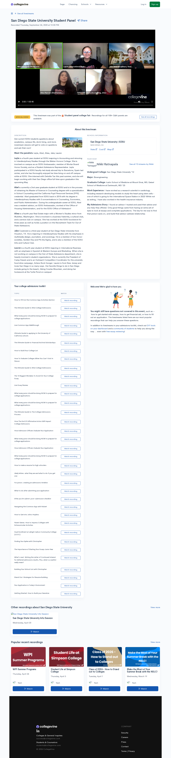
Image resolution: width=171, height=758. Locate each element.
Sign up (154, 4)
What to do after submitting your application (31, 490)
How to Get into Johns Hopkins (26, 514)
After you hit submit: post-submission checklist (32, 498)
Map (109, 149)
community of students (124, 328)
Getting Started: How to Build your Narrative (31, 593)
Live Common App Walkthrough (26, 325)
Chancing (73, 4)
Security (124, 732)
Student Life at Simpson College (63, 670)
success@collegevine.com (48, 738)
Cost (101, 149)
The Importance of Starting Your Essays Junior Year (33, 549)
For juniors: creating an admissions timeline (31, 482)
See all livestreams (25, 13)
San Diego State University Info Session (33, 618)
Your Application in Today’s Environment (29, 585)
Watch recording (70, 300)
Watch (36, 631)
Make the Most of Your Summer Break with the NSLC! (142, 670)
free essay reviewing (115, 331)
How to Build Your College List (26, 350)
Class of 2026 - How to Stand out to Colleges (104, 670)
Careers (124, 737)
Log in (143, 4)
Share (84, 20)
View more (155, 607)
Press (123, 742)
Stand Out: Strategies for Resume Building (31, 577)
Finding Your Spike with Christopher (28, 541)
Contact (125, 746)
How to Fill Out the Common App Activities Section (34, 300)
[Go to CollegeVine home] (19, 4)
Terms (124, 751)
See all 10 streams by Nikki (141, 164)
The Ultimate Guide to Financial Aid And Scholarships (35, 342)
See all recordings (148, 117)
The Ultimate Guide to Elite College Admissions (32, 308)
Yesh (20, 683)
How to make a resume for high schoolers (30, 465)
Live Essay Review (21, 385)
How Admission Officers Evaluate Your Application (33, 430)
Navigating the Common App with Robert (30, 506)
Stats (92, 149)
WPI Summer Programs (24, 669)
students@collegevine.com (48, 745)
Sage (62, 4)
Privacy (131, 751)
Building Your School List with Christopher (30, 569)
